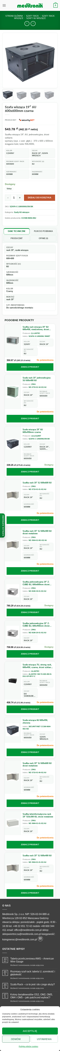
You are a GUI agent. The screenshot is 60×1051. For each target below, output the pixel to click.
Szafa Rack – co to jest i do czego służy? (32, 984)
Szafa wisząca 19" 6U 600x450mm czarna (33, 430)
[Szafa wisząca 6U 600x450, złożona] (13, 729)
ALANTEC (35, 671)
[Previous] (9, 60)
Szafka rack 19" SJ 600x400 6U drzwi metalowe (37, 532)
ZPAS (33, 384)
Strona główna (14, 16)
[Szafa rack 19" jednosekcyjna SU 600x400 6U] (13, 392)
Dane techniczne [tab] (17, 231)
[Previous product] (33, 23)
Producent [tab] (16, 238)
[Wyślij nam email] (40, 938)
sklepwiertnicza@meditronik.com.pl (21, 934)
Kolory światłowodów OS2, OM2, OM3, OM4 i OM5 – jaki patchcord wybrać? (31, 996)
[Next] (51, 60)
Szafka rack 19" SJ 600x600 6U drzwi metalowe (37, 764)
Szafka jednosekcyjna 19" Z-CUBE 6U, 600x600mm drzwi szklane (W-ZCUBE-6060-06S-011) (36, 583)
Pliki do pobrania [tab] (43, 231)
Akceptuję (30, 1031)
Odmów (16, 1039)
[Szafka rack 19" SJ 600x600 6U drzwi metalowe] (13, 776)
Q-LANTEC (35, 333)
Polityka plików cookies (28, 1046)
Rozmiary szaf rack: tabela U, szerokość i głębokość (32, 973)
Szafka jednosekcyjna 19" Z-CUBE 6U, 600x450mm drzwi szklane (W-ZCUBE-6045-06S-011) (36, 624)
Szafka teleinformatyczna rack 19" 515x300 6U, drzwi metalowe (38, 815)
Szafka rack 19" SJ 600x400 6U (37, 855)
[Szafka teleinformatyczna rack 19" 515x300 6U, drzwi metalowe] (13, 823)
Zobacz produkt (30, 367)
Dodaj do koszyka (39, 197)
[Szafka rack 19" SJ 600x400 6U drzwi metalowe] (13, 544)
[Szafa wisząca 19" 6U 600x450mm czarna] (13, 444)
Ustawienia (44, 1039)
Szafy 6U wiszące (21, 212)
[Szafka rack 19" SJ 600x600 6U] (13, 495)
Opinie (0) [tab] (43, 238)
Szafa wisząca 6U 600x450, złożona (35, 721)
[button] (4, 5)
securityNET (36, 436)
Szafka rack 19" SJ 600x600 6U (37, 483)
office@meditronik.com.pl (28, 930)
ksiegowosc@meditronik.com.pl (19, 939)
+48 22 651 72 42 (22, 926)
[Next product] (26, 23)
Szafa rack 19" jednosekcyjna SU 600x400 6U (36, 379)
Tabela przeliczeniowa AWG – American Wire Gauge (32, 960)
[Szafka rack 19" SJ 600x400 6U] (13, 868)
